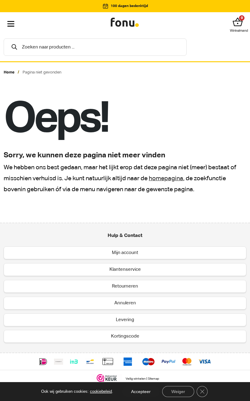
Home (9, 72)
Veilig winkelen (136, 379)
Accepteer (141, 391)
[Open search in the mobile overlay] (95, 47)
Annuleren (125, 303)
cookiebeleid (101, 391)
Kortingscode (125, 336)
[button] (239, 22)
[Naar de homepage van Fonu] (125, 22)
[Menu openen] (11, 24)
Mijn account (125, 252)
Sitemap (153, 379)
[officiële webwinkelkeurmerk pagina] (107, 377)
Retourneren (125, 286)
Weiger (178, 391)
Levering (125, 319)
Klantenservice (125, 269)
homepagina (166, 178)
